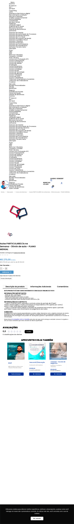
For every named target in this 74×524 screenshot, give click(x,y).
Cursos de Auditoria (16, 62)
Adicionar (5, 272)
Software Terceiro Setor (17, 47)
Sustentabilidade (15, 19)
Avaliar (28, 331)
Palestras (12, 23)
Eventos (12, 4)
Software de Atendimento (18, 46)
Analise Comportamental (18, 18)
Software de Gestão (16, 33)
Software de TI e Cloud (17, 37)
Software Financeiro (16, 43)
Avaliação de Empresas (36, 365)
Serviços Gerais (14, 22)
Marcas (46, 182)
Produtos (12, 82)
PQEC (11, 50)
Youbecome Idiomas (19, 253)
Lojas (45, 184)
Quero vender (14, 188)
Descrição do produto (15, 286)
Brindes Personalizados (17, 85)
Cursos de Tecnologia (16, 72)
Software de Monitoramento (19, 35)
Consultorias (13, 21)
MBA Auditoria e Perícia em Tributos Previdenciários (15, 367)
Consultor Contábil (15, 56)
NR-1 (10, 7)
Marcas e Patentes (15, 16)
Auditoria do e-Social (16, 26)
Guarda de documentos (17, 29)
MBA (10, 52)
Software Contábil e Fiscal (18, 40)
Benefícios (12, 88)
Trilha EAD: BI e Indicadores (18, 81)
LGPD (11, 12)
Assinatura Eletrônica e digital (19, 13)
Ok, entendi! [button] (37, 518)
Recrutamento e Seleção (18, 15)
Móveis (11, 87)
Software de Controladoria (18, 44)
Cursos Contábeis (15, 69)
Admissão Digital (15, 25)
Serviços (12, 9)
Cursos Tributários (15, 75)
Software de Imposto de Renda (20, 38)
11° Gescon (12, 6)
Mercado (12, 84)
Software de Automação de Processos (22, 34)
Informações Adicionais (40, 286)
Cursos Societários (15, 66)
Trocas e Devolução (6, 278)
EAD (10, 53)
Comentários (62, 286)
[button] (51, 181)
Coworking (13, 11)
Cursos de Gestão (15, 63)
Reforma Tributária (16, 55)
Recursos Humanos (16, 28)
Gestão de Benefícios (16, 95)
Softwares (12, 31)
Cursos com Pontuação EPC (19, 59)
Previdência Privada (16, 92)
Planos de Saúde (15, 93)
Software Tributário (16, 41)
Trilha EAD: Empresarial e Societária (21, 79)
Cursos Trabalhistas (16, 78)
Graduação (13, 65)
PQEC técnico (14, 58)
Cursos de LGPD (14, 76)
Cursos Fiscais (14, 71)
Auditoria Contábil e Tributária (56, 366)
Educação (12, 48)
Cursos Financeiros (15, 68)
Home (2, 192)
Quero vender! (57, 178)
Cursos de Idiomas (15, 73)
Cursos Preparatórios (16, 60)
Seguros (12, 90)
